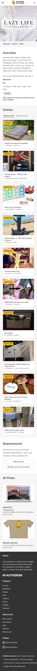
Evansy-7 (9, 273)
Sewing (16, 335)
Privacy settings (26, 659)
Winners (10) (9, 116)
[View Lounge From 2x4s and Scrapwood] (18, 130)
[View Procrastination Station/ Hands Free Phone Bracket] (18, 351)
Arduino (19, 209)
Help (4, 625)
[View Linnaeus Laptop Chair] (18, 258)
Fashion (17, 304)
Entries (14, 44)
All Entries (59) (21, 116)
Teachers (5, 608)
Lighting (21, 432)
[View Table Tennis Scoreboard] (18, 194)
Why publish (7, 619)
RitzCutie (9, 304)
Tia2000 (9, 335)
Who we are (6, 632)
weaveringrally (11, 432)
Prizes (21, 44)
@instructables (11, 642)
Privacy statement (11, 659)
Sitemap (5, 628)
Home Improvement (22, 368)
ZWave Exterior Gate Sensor (14, 430)
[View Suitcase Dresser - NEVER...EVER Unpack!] (18, 161)
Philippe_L (9, 368)
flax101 (8, 242)
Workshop (6, 589)
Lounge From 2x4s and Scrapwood (16, 143)
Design (5, 592)
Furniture (18, 273)
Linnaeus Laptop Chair (12, 271)
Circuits (5, 585)
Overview (6, 44)
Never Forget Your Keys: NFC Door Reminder (16, 398)
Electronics (17, 401)
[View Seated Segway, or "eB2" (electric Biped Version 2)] (18, 225)
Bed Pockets (8, 333)
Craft (4, 595)
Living (4, 602)
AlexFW (8, 401)
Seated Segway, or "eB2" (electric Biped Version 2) (18, 239)
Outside (5, 605)
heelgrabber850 (11, 178)
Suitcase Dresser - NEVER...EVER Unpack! (15, 175)
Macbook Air (9, 510)
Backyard (17, 145)
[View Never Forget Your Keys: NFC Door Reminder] (18, 384)
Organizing (23, 178)
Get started (6, 622)
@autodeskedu (11, 647)
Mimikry (9, 145)
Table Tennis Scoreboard (12, 207)
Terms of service (28, 656)
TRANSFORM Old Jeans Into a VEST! (16, 302)
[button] (2, 3)
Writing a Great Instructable (19, 467)
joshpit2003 (10, 209)
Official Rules (18, 462)
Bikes (15, 242)
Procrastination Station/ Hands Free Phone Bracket (17, 365)
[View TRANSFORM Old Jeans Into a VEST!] (18, 289)
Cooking (5, 598)
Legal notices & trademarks (14, 666)
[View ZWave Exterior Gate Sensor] (18, 417)
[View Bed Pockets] (18, 320)
